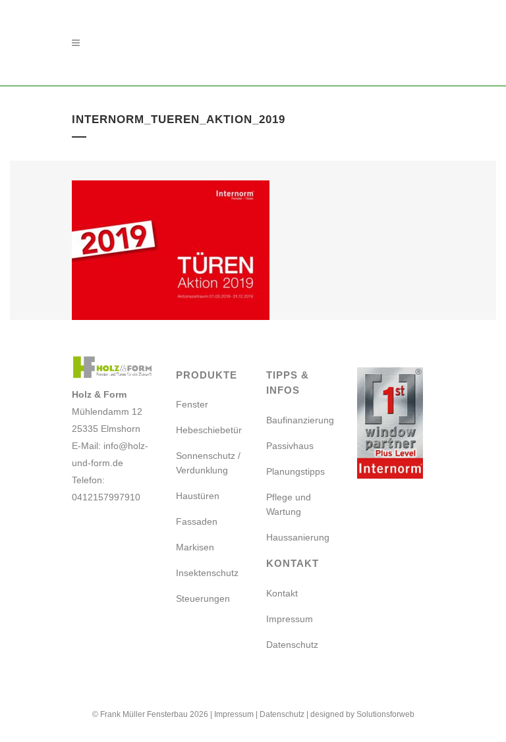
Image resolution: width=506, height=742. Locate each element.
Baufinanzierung (300, 420)
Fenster (192, 404)
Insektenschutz (207, 573)
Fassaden (196, 521)
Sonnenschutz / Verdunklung (208, 462)
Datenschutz (292, 644)
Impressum (289, 619)
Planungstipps (295, 471)
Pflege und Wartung (288, 504)
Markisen (195, 547)
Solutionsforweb (385, 714)
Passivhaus (290, 445)
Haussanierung (297, 537)
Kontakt (282, 593)
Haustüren (197, 495)
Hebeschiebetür (209, 430)
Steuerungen (203, 598)
